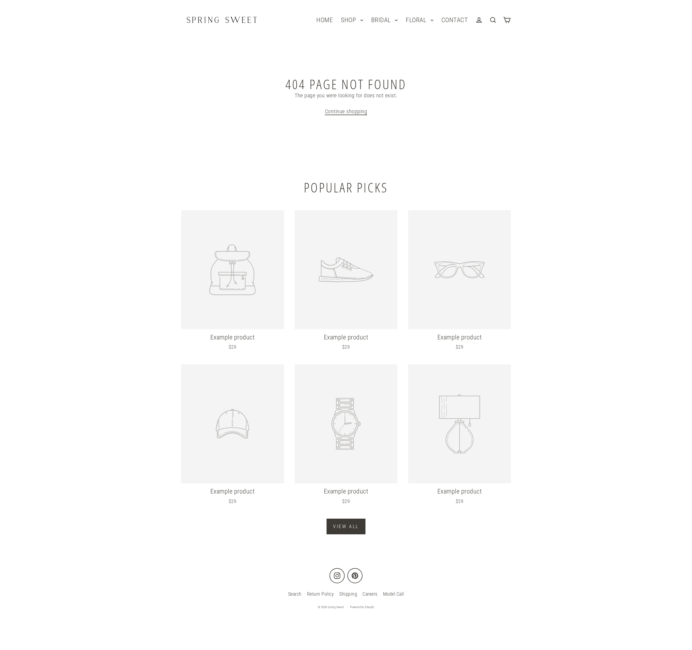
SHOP (349, 20)
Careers (370, 594)
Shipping (348, 594)
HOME (324, 20)
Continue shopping (346, 111)
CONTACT (454, 20)
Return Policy (320, 594)
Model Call (393, 594)
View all (346, 526)
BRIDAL (381, 20)
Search (295, 594)
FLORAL (417, 20)
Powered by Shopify (362, 607)
